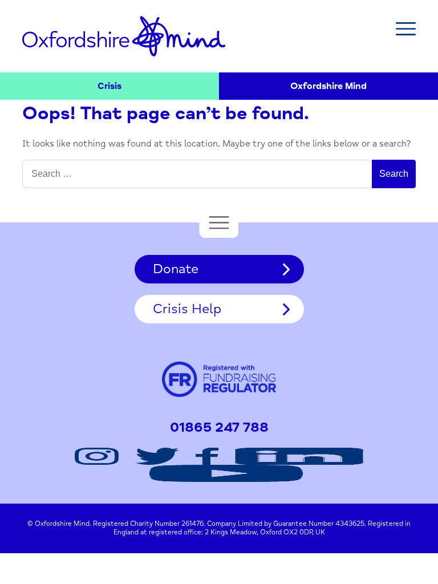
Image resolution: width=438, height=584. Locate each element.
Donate (175, 269)
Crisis (109, 86)
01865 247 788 (219, 428)
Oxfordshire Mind (124, 36)
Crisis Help (187, 309)
